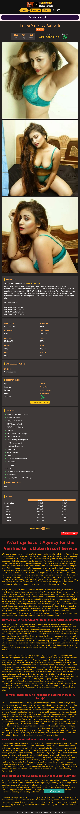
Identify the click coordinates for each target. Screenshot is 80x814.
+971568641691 (50, 37)
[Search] (54, 10)
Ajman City (35, 283)
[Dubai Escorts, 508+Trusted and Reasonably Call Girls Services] (40, 4)
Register (36, 10)
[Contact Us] (59, 10)
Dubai (27, 283)
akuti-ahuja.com (46, 390)
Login (47, 10)
